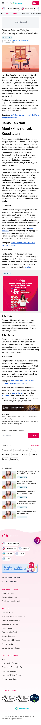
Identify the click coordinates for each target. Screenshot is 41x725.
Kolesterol (15, 454)
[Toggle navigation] (3, 3)
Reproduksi (14, 459)
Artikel (15, 14)
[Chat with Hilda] (37, 540)
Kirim (34, 436)
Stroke (33, 450)
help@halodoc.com (11, 577)
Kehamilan (6, 454)
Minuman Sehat (7, 37)
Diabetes (16, 450)
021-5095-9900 (10, 581)
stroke (27, 267)
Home (7, 14)
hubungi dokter (17, 393)
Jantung (25, 450)
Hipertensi (25, 454)
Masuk (35, 3)
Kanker (4, 459)
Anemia (34, 454)
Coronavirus (6, 450)
